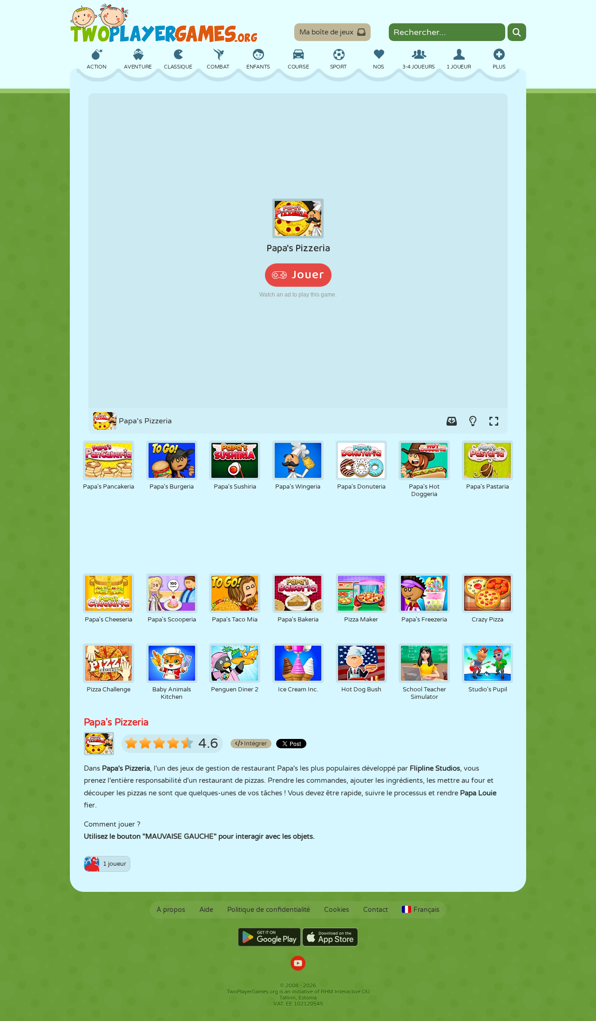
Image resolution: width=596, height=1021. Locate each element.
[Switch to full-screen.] (493, 421)
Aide (206, 910)
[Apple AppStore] (330, 937)
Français (426, 910)
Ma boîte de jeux (326, 32)
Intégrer (255, 743)
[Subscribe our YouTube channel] (298, 964)
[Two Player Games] (164, 23)
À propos (170, 910)
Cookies (336, 910)
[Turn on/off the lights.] (472, 421)
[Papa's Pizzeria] (298, 250)
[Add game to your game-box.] (451, 421)
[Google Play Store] (269, 937)
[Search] (517, 32)
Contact (375, 910)
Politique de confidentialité (268, 910)
